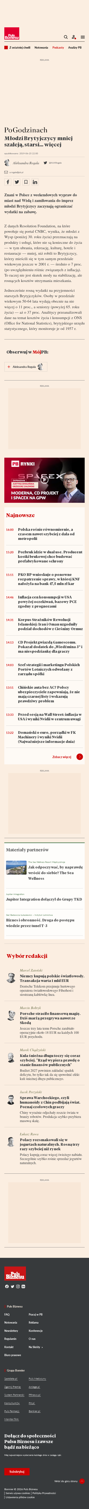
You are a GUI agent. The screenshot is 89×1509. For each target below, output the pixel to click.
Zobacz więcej (61, 757)
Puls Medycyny (37, 1378)
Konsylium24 (11, 1403)
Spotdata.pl (10, 1378)
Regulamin (10, 1338)
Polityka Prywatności (44, 1493)
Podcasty (58, 47)
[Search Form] (66, 37)
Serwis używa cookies (18, 1493)
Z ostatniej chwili (20, 47)
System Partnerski (14, 1394)
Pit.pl (32, 1403)
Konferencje (36, 1330)
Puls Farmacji (11, 1411)
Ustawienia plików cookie (20, 1497)
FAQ (7, 1314)
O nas (32, 1338)
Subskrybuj (17, 1471)
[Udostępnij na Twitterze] (16, 182)
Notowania (41, 47)
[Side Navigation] (81, 37)
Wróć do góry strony (66, 1481)
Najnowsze (20, 515)
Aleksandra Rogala (24, 367)
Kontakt (8, 1347)
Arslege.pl (34, 1386)
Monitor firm (11, 1419)
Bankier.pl (34, 1411)
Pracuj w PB (36, 1314)
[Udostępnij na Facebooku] (7, 182)
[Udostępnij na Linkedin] (35, 182)
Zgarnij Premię (12, 1386)
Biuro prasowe (12, 1355)
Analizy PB (75, 47)
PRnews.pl (34, 1394)
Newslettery (11, 1330)
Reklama (33, 1322)
